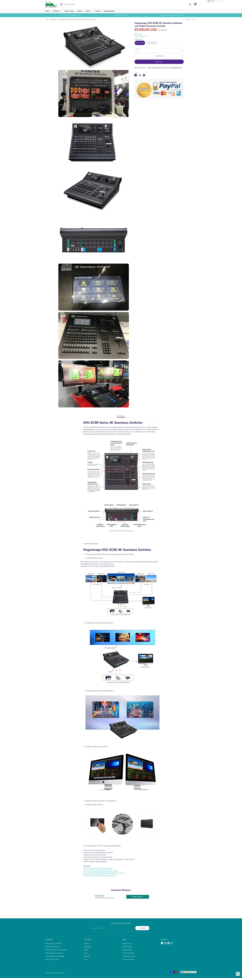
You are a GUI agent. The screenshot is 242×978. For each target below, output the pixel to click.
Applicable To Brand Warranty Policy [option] (171, 15)
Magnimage (54, 19)
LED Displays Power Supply (54, 956)
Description (121, 416)
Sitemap (87, 956)
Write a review (137, 897)
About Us (87, 944)
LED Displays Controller (53, 944)
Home (47, 11)
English (211, 1)
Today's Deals (69, 11)
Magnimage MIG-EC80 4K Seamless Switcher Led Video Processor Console (78, 19)
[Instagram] (165, 943)
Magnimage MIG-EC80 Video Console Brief (97, 868)
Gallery (79, 11)
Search (86, 950)
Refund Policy (127, 947)
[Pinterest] (168, 943)
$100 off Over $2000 (121, 15)
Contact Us (87, 947)
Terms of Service (128, 953)
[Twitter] (172, 943)
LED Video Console (142, 36)
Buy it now (159, 62)
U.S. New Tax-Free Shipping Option (70, 15)
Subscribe (142, 928)
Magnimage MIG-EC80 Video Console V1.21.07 (99, 875)
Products (56, 11)
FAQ (85, 959)
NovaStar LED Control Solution (56, 950)
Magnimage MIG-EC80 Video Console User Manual (100, 871)
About (88, 11)
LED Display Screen (52, 959)
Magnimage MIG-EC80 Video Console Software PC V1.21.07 (103, 873)
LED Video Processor (52, 947)
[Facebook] (162, 943)
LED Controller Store (60, 973)
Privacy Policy (127, 944)
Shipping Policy (127, 950)
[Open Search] (61, 4)
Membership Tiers (128, 956)
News (86, 953)
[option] (70, 15)
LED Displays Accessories (54, 953)
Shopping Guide (109, 11)
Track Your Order (128, 959)
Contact (97, 11)
